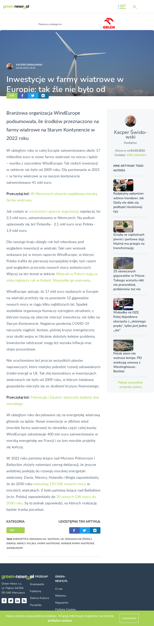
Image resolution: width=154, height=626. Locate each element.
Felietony (35, 591)
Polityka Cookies (65, 609)
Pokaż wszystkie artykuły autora (130, 384)
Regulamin (61, 603)
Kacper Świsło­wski (29, 64)
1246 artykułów (136, 155)
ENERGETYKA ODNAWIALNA (29, 539)
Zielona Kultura (39, 598)
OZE (12, 95)
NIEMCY (21, 543)
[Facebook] (4, 600)
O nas (59, 589)
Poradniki (36, 605)
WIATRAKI (53, 539)
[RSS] (24, 600)
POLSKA (31, 543)
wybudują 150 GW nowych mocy (59, 484)
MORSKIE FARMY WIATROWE (77, 543)
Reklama (60, 596)
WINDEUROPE (14, 548)
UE (62, 539)
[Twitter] (10, 600)
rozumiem (129, 618)
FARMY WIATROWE (48, 543)
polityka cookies (60, 620)
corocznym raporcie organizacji (53, 211)
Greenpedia (37, 584)
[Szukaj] (136, 7)
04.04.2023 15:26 (25, 68)
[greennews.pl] (16, 7)
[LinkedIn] (17, 600)
